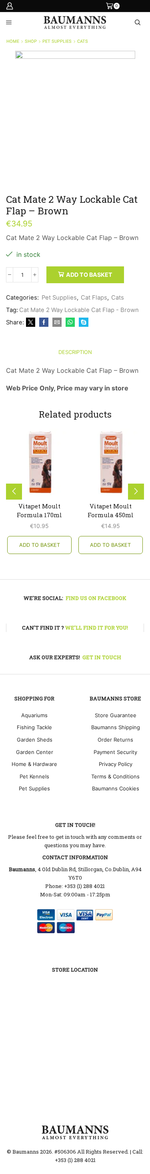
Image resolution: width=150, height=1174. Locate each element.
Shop (31, 41)
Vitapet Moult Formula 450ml (111, 510)
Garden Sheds (34, 739)
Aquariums (34, 715)
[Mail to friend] (57, 322)
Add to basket (89, 274)
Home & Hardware (34, 764)
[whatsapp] (70, 322)
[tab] (75, 352)
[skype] (82, 322)
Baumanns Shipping (115, 727)
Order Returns (115, 739)
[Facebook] (43, 322)
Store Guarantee (115, 715)
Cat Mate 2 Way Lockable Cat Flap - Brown (79, 310)
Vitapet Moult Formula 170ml (39, 510)
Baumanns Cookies (115, 788)
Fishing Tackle (34, 727)
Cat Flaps (94, 297)
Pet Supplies (57, 41)
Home (12, 41)
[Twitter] (30, 322)
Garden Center (34, 752)
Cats (82, 41)
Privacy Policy (115, 764)
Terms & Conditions (115, 776)
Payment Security (115, 752)
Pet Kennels (34, 776)
